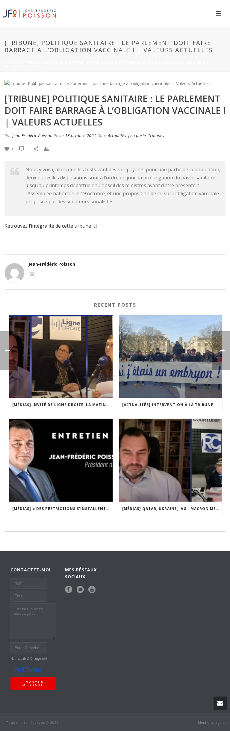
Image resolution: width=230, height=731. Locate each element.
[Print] (49, 148)
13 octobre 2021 (80, 135)
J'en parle (137, 135)
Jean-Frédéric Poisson (32, 135)
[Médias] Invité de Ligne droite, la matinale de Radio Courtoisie (62, 404)
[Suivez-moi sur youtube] (92, 589)
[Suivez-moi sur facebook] (68, 589)
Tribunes (156, 135)
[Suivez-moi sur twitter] (80, 589)
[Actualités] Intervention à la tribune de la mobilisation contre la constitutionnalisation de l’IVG (172, 404)
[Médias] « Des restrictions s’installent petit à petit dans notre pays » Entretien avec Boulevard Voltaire (62, 508)
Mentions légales (212, 722)
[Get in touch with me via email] (32, 274)
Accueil (11, 62)
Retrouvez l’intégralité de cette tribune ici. (51, 226)
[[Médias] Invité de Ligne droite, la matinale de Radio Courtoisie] (61, 356)
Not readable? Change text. (29, 658)
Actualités (117, 135)
